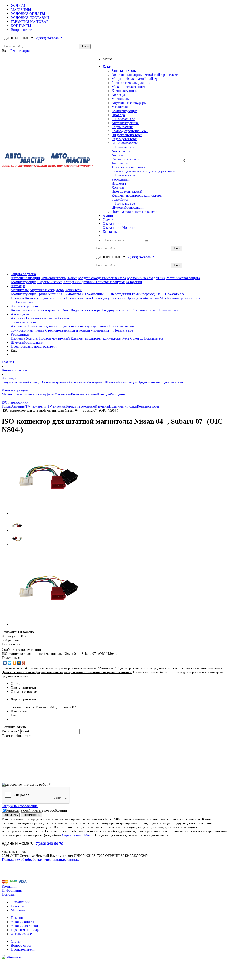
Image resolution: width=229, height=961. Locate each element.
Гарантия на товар (25, 930)
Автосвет (119, 155)
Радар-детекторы (124, 139)
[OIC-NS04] (49, 513)
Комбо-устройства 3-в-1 (130, 131)
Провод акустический (108, 298)
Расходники (121, 179)
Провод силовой (78, 298)
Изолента (119, 183)
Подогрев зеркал (122, 326)
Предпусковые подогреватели (134, 211)
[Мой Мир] (19, 663)
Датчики (88, 282)
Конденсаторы (148, 406)
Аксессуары (121, 151)
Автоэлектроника (125, 123)
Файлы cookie (21, 934)
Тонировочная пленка (128, 167)
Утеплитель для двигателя (88, 326)
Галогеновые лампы (41, 318)
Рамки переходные (146, 294)
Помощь (8, 894)
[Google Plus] (23, 663)
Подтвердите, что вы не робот (26, 784)
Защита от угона (124, 70)
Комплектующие (124, 91)
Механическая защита (128, 87)
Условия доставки (24, 926)
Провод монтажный (127, 191)
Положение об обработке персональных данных (40, 859)
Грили (42, 294)
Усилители (120, 107)
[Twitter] (9, 663)
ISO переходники (117, 294)
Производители (23, 949)
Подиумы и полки (123, 406)
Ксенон (63, 318)
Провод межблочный (142, 298)
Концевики (72, 282)
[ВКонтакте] (5, 663)
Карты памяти (122, 127)
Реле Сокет (120, 199)
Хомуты (118, 187)
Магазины (18, 910)
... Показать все (123, 119)
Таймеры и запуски (110, 282)
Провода (118, 115)
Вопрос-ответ (21, 945)
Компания (9, 886)
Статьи (16, 941)
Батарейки (134, 282)
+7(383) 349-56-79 (48, 37)
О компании (112, 228)
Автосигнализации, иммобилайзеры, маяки (145, 75)
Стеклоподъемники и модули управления (143, 171)
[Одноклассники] (14, 663)
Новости (129, 228)
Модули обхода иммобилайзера (135, 79)
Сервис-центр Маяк (77, 835)
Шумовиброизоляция (128, 207)
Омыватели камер (125, 159)
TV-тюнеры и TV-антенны (83, 294)
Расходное (117, 394)
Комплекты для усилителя (45, 298)
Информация (12, 890)
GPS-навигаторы (125, 143)
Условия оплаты (23, 922)
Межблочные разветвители (180, 298)
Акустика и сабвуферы (129, 103)
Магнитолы (120, 99)
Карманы (102, 406)
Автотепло (120, 163)
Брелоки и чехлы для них (131, 83)
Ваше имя (10, 731)
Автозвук (119, 95)
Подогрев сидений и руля (47, 326)
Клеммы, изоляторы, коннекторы (137, 195)
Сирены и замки (49, 282)
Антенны (55, 294)
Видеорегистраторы (127, 135)
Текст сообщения (16, 736)
